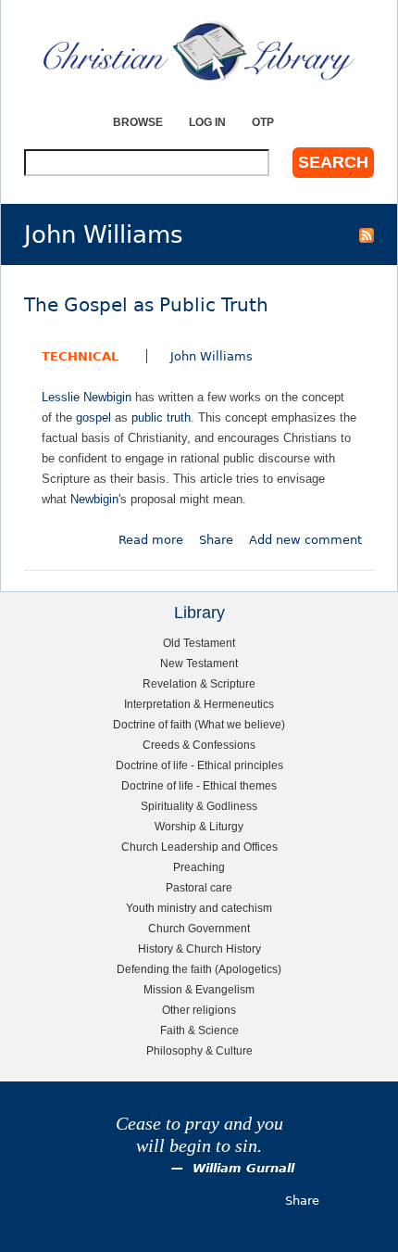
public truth (161, 417)
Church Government (199, 928)
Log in (207, 122)
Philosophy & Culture (199, 1050)
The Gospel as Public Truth (146, 305)
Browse (138, 122)
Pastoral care (199, 887)
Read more (150, 540)
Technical (80, 356)
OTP (263, 122)
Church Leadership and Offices (199, 847)
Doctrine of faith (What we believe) (199, 724)
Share (216, 540)
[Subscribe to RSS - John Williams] (366, 234)
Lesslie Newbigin (86, 397)
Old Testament (199, 643)
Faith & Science (199, 1030)
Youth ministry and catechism (199, 908)
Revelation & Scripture (199, 683)
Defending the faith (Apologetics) (199, 969)
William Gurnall (243, 1168)
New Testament (199, 663)
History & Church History (199, 948)
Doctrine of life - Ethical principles (199, 765)
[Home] (199, 51)
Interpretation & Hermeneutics (199, 704)
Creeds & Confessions (199, 745)
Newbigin (94, 499)
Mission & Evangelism (199, 989)
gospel (93, 417)
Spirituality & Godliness (199, 806)
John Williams (211, 356)
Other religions (199, 1010)
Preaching (199, 867)
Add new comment (305, 540)
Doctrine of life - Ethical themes (199, 785)
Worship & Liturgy (199, 826)
